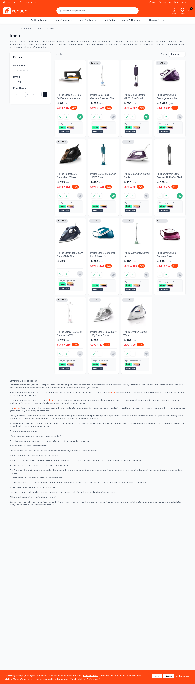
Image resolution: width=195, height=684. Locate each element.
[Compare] (66, 116)
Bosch (17, 408)
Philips (112, 392)
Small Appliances (87, 20)
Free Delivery (12, 2)
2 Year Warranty (29, 2)
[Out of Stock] (113, 117)
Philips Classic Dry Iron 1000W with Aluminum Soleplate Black (69, 98)
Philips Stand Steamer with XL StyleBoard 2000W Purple (134, 98)
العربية (154, 2)
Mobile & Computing (132, 20)
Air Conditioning (39, 20)
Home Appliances (63, 20)
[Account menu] (174, 10)
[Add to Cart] (80, 117)
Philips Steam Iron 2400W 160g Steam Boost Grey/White (103, 335)
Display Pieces (156, 20)
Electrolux (53, 400)
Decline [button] (169, 676)
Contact (188, 2)
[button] (182, 676)
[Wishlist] (182, 10)
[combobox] (97, 10)
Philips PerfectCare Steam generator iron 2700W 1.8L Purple (167, 98)
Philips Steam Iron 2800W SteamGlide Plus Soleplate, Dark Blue (70, 256)
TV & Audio (109, 20)
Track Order (166, 2)
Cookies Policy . (90, 675)
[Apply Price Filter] (45, 94)
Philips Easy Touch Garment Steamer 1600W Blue (103, 98)
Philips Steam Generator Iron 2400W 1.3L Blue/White (102, 256)
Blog (178, 2)
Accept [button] (157, 676)
